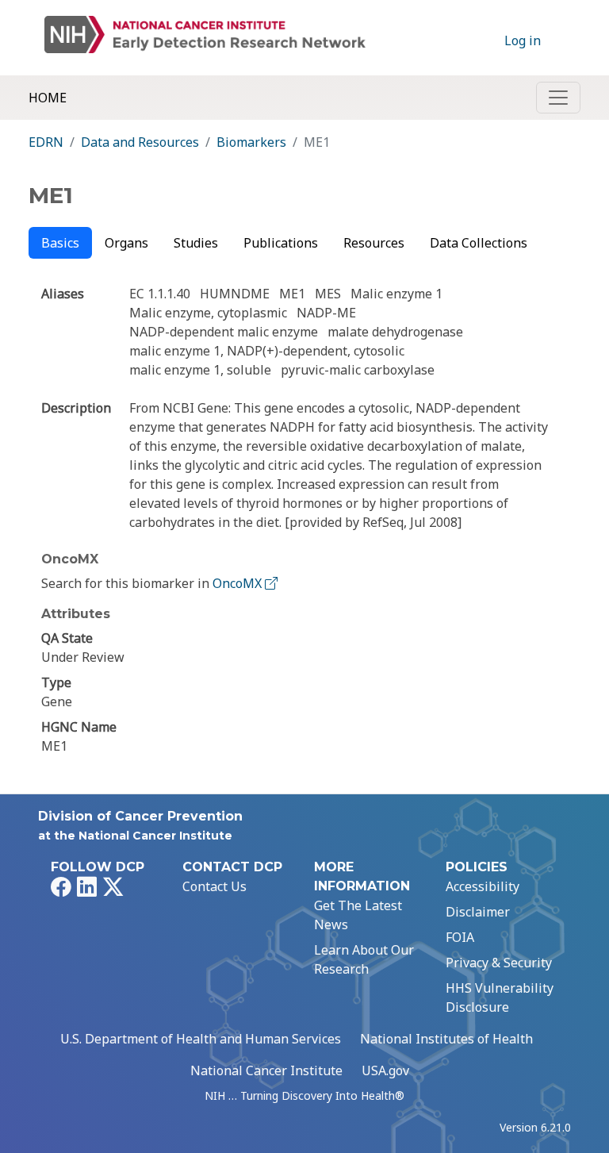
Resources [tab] (373, 243)
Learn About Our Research (364, 959)
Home (48, 97)
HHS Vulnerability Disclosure (499, 997)
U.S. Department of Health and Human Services (200, 1038)
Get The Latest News (358, 915)
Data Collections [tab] (478, 243)
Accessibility (482, 886)
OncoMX (239, 583)
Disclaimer (478, 911)
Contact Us (214, 886)
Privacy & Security (499, 962)
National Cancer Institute (266, 1070)
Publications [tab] (280, 243)
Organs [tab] (126, 243)
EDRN (46, 142)
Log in (522, 40)
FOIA (460, 937)
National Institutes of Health (446, 1038)
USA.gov (385, 1070)
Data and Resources (140, 142)
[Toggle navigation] (558, 97)
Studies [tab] (196, 243)
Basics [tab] (60, 243)
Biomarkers (251, 142)
